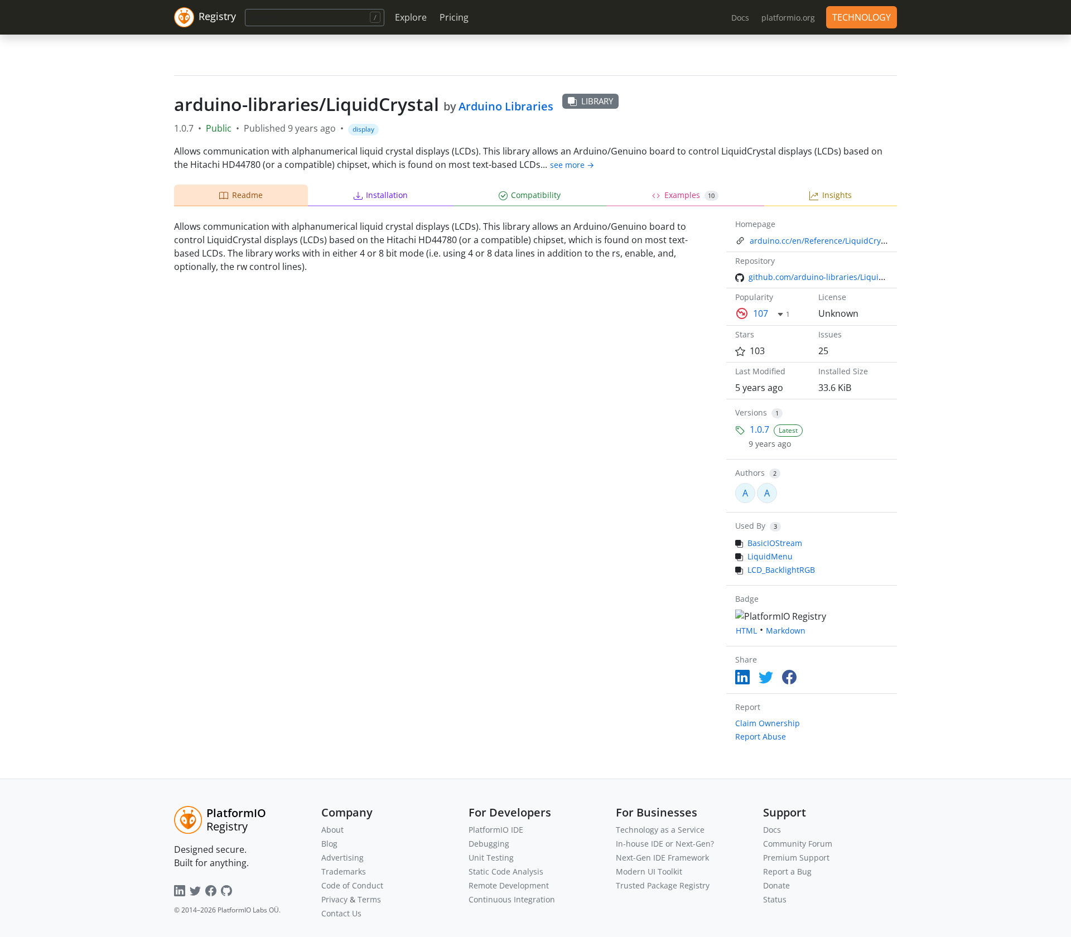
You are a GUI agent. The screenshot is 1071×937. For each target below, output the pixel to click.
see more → (572, 165)
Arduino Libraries (506, 106)
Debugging (489, 843)
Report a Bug (787, 871)
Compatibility (536, 195)
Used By (750, 525)
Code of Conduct (352, 885)
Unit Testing (491, 857)
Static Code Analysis (506, 871)
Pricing (454, 17)
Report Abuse (760, 736)
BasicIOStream (774, 543)
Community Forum (797, 843)
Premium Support (796, 857)
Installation (387, 195)
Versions (751, 412)
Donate (776, 885)
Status (775, 899)
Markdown (785, 630)
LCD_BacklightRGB (781, 569)
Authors (750, 472)
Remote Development (509, 885)
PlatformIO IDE (496, 829)
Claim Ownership (767, 723)
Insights (837, 195)
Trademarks (343, 871)
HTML (746, 630)
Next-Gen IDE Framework (662, 857)
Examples (689, 195)
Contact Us (341, 913)
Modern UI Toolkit (649, 871)
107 (760, 313)
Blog (329, 843)
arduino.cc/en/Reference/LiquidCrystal (822, 240)
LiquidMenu (770, 556)
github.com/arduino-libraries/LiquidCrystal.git (835, 277)
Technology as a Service (660, 829)
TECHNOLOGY (861, 17)
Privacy (334, 899)
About (332, 829)
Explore (411, 17)
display (363, 129)
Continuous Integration (512, 899)
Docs (772, 829)
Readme (247, 195)
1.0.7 (759, 429)
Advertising (342, 857)
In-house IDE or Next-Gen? (665, 843)
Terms (369, 899)
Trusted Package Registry (663, 885)
